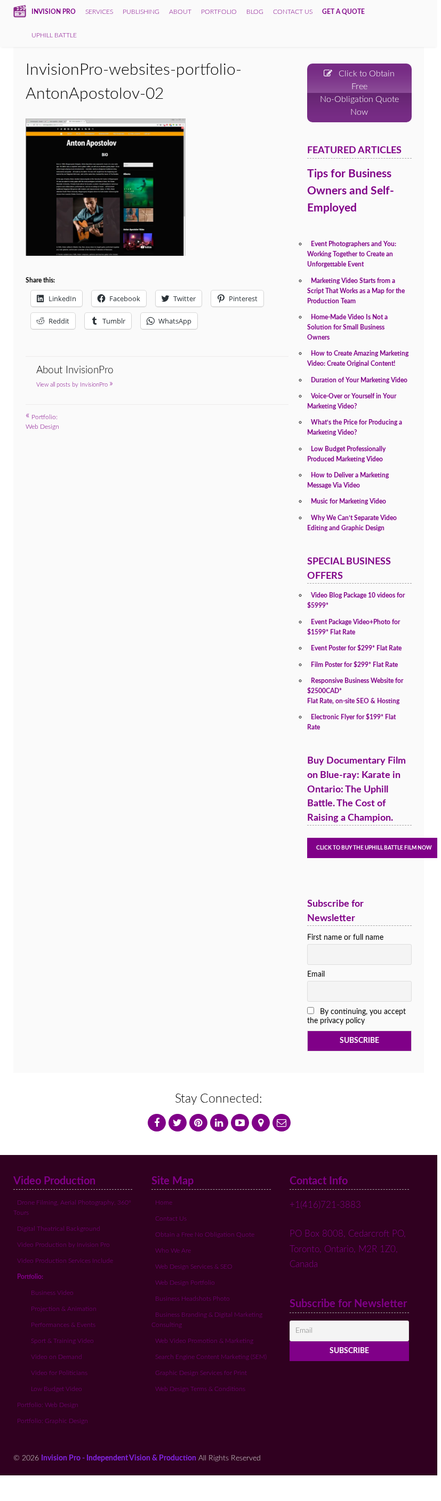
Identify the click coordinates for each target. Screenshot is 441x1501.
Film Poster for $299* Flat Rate (354, 665)
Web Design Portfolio (185, 1282)
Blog (254, 12)
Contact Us (171, 1218)
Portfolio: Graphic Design (52, 1421)
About (180, 12)
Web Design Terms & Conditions (200, 1389)
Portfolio (219, 12)
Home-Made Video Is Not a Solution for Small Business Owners (347, 327)
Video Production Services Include (65, 1261)
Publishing (141, 12)
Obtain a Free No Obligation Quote (204, 1234)
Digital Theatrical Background (58, 1228)
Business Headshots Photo (192, 1298)
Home (163, 1202)
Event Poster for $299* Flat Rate (356, 648)
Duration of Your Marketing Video (359, 380)
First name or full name (345, 937)
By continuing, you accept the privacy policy (356, 1016)
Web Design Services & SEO (193, 1266)
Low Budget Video (56, 1389)
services (99, 12)
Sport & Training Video (62, 1341)
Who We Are (173, 1250)
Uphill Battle (54, 35)
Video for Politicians (59, 1373)
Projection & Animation (64, 1309)
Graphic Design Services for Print (201, 1373)
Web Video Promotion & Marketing (204, 1341)
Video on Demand (56, 1357)
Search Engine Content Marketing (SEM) (211, 1357)
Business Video (52, 1293)
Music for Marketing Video (348, 501)
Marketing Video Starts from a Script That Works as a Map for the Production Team (356, 291)
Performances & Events (63, 1325)
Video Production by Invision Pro (63, 1244)
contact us (292, 12)
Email (316, 974)
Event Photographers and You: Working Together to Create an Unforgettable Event (351, 254)
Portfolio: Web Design (47, 1405)
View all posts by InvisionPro (74, 385)
